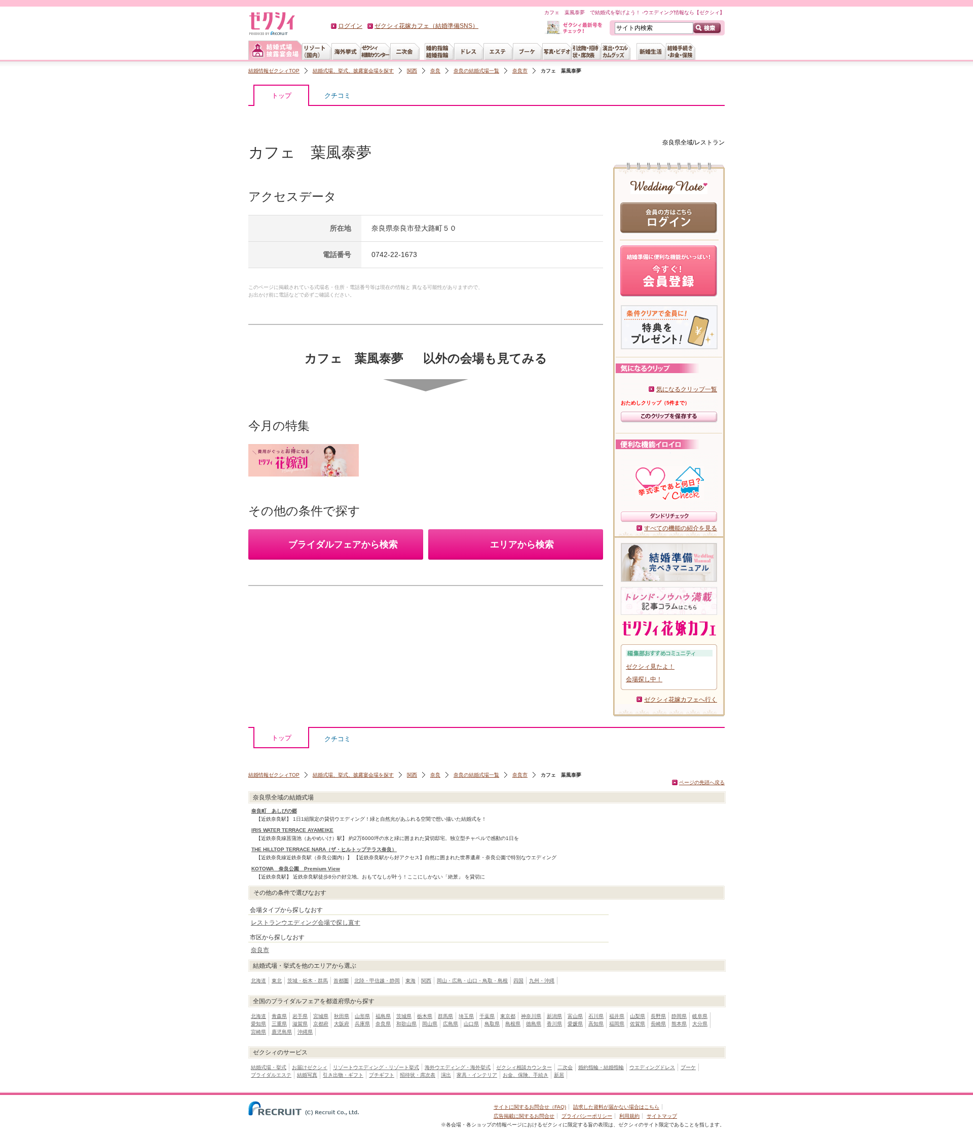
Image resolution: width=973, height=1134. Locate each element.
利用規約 (629, 1116)
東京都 (507, 1016)
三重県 (279, 1024)
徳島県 (533, 1024)
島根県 (512, 1024)
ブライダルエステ (271, 1075)
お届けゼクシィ (309, 1067)
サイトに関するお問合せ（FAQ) (530, 1107)
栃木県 (424, 1016)
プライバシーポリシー (587, 1116)
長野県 (658, 1016)
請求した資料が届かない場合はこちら (616, 1107)
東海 (410, 980)
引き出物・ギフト (343, 1075)
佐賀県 (637, 1024)
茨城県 (403, 1016)
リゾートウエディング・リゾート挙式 (376, 1067)
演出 (446, 1075)
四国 (518, 980)
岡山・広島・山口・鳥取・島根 (472, 980)
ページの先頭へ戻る (702, 782)
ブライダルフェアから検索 (343, 544)
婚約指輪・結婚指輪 (601, 1067)
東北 (277, 980)
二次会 (565, 1067)
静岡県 (679, 1016)
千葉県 (487, 1016)
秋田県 (341, 1016)
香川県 (554, 1024)
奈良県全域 (677, 142)
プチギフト (381, 1075)
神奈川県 (531, 1016)
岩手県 (300, 1016)
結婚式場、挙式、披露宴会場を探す (353, 71)
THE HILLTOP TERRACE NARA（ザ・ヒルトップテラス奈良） (324, 849)
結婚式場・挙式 (268, 1067)
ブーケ (688, 1067)
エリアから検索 (522, 544)
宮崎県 (258, 1032)
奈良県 (383, 1024)
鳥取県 (492, 1024)
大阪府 (341, 1024)
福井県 (616, 1016)
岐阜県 (699, 1016)
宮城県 (320, 1016)
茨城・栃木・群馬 (307, 980)
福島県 (383, 1016)
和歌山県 (406, 1024)
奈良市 (520, 71)
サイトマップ (662, 1116)
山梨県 (637, 1016)
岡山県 (429, 1024)
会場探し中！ (644, 679)
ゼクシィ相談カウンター (524, 1067)
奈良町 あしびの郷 (274, 811)
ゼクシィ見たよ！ (650, 666)
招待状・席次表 (417, 1075)
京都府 (320, 1024)
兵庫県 (362, 1024)
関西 (412, 71)
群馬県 (445, 1016)
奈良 (435, 71)
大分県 (699, 1024)
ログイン (350, 25)
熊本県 (679, 1024)
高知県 (596, 1024)
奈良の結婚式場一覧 (476, 71)
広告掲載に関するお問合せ (524, 1116)
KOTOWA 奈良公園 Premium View (295, 868)
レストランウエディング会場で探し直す (305, 922)
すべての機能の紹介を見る (680, 528)
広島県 (450, 1024)
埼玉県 (466, 1016)
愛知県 (258, 1024)
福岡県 (616, 1024)
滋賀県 (300, 1024)
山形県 (362, 1016)
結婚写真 (307, 1075)
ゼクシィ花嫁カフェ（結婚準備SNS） (426, 25)
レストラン (709, 142)
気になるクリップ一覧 (686, 389)
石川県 (596, 1016)
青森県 (279, 1016)
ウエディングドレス (652, 1067)
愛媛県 (575, 1024)
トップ (281, 95)
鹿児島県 (282, 1032)
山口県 (471, 1024)
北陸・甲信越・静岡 (377, 980)
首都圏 (341, 980)
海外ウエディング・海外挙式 (458, 1067)
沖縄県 (305, 1032)
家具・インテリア (477, 1075)
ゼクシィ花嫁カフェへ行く (680, 699)
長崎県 (658, 1024)
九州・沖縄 (541, 980)
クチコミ (337, 95)
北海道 (258, 980)
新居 (559, 1075)
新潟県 (554, 1016)
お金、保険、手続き (525, 1075)
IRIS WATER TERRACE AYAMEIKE (292, 830)
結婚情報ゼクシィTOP (274, 71)
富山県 (575, 1016)
